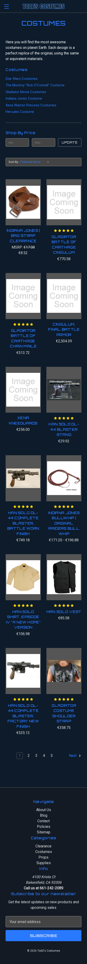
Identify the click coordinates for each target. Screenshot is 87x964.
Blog (43, 815)
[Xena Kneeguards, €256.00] (23, 389)
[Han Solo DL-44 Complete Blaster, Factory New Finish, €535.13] (23, 671)
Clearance (43, 846)
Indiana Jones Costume (24, 98)
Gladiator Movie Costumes (26, 92)
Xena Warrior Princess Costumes (31, 105)
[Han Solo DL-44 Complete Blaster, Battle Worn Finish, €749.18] (23, 478)
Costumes (43, 851)
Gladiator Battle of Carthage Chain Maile (23, 338)
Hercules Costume (20, 112)
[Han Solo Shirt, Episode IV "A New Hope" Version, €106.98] (23, 577)
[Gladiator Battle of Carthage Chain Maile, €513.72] (23, 296)
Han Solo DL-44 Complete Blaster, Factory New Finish (23, 716)
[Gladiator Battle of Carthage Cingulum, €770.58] (64, 202)
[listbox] (36, 162)
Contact (43, 821)
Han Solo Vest (63, 612)
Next (73, 755)
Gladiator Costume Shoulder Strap (64, 713)
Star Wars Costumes (22, 79)
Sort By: (14, 162)
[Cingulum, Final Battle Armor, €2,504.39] (64, 296)
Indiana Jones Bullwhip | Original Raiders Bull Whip (64, 523)
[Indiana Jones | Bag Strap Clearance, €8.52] (23, 202)
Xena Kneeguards (23, 420)
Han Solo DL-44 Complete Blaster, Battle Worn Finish (23, 523)
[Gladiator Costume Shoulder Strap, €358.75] (64, 671)
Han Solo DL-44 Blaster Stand (63, 429)
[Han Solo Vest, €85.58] (64, 577)
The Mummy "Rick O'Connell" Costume (35, 85)
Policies (43, 826)
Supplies (43, 863)
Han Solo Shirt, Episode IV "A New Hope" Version (23, 620)
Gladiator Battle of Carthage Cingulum (64, 245)
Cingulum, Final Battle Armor (64, 329)
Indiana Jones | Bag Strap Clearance (23, 235)
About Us (43, 810)
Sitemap (43, 832)
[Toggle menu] (6, 6)
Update (69, 142)
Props (43, 857)
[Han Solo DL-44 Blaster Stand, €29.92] (64, 389)
